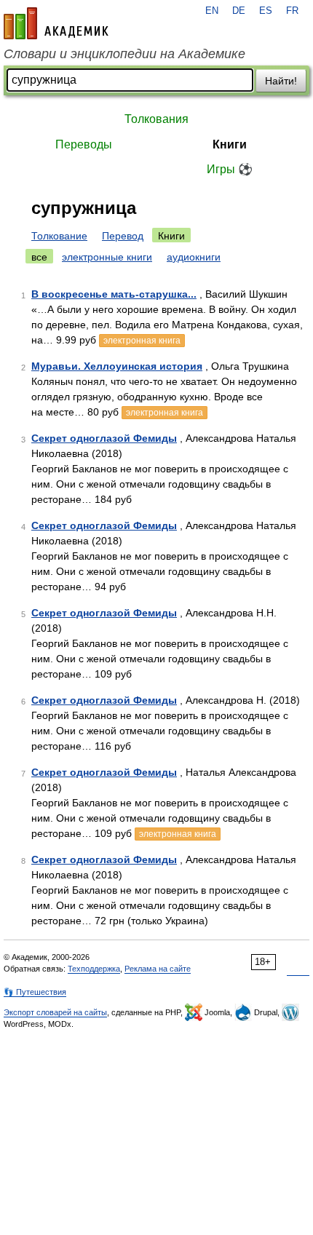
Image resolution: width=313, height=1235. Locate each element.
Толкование (59, 236)
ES (265, 11)
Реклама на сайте (157, 968)
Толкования (156, 119)
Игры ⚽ (230, 169)
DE (238, 11)
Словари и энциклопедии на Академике (124, 54)
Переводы (83, 144)
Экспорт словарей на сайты (55, 1012)
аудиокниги (194, 257)
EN (211, 11)
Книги (230, 144)
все (39, 257)
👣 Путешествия (35, 992)
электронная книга (142, 340)
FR (292, 11)
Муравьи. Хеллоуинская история (116, 366)
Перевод (122, 236)
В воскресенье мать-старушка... (114, 294)
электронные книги (107, 257)
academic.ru (56, 23)
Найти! (281, 81)
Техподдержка (94, 968)
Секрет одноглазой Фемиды (104, 438)
